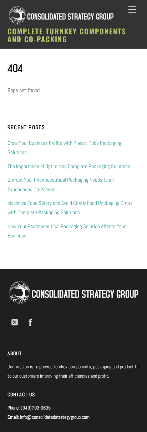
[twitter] (14, 321)
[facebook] (30, 321)
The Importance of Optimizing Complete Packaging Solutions (68, 166)
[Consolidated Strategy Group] (61, 23)
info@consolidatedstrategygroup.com (55, 417)
